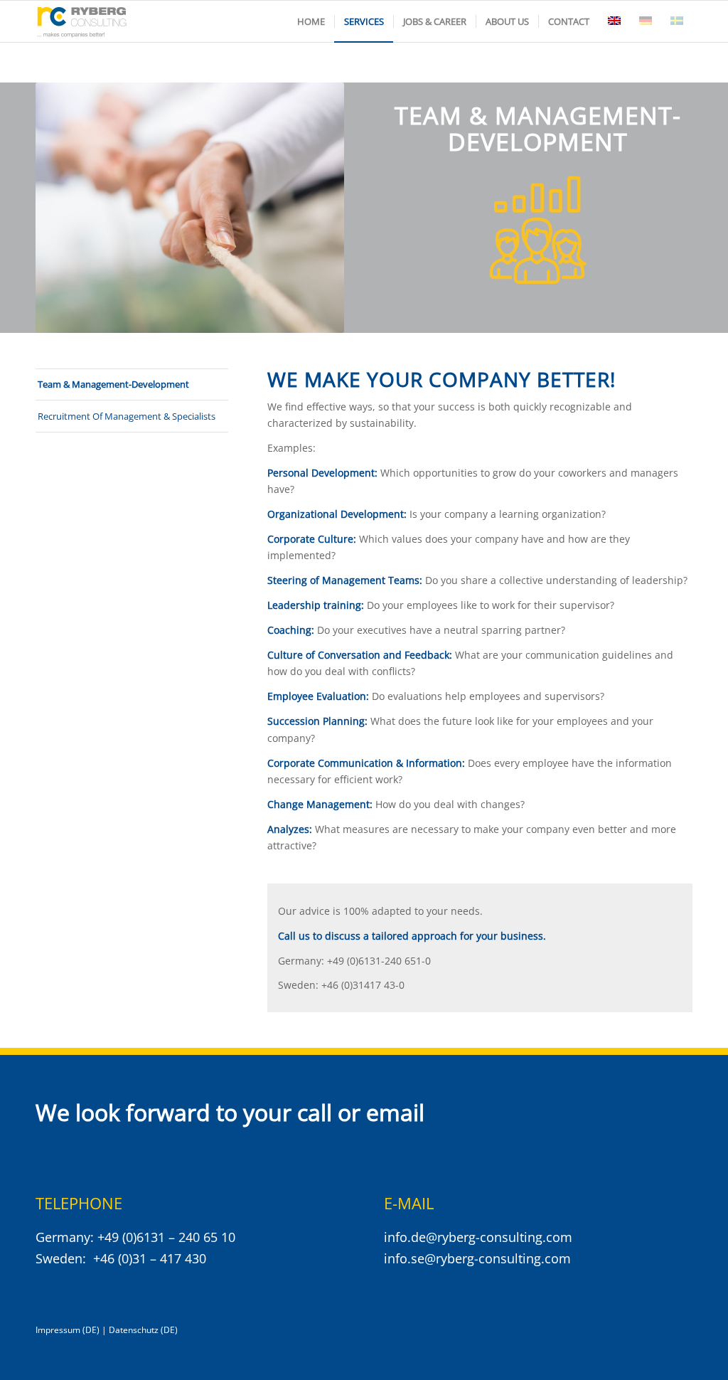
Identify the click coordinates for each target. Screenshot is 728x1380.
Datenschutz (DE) (143, 1330)
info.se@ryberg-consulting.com (477, 1258)
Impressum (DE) (68, 1330)
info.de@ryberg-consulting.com (478, 1237)
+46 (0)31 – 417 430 (149, 1258)
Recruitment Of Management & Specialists (126, 416)
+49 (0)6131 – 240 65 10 (166, 1237)
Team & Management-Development (113, 384)
